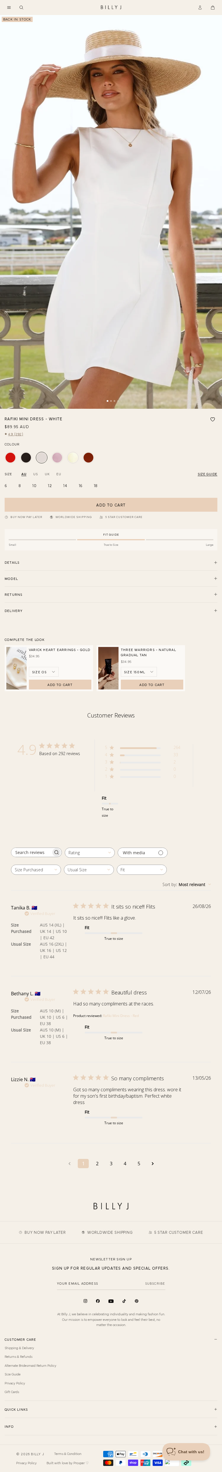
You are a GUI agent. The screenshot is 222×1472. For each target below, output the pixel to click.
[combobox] (90, 853)
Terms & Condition (68, 1453)
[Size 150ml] (139, 672)
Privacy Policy (15, 1383)
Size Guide (13, 1374)
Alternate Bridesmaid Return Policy (30, 1365)
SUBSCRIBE (155, 1283)
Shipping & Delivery (19, 1347)
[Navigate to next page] (152, 1163)
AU (23, 473)
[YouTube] (111, 1301)
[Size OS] (44, 672)
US (35, 473)
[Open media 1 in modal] (111, 212)
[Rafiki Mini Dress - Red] (10, 457)
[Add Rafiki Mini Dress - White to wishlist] (212, 419)
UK (47, 473)
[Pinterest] (136, 1301)
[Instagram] (85, 1301)
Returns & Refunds (18, 1356)
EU (58, 473)
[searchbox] (31, 852)
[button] (9, 7)
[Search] (21, 7)
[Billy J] (111, 7)
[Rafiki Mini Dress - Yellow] (73, 457)
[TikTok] (124, 1301)
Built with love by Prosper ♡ (68, 1462)
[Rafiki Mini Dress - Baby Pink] (57, 457)
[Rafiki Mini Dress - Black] (26, 457)
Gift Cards (12, 1391)
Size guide (207, 473)
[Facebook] (98, 1301)
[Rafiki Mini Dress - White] (41, 457)
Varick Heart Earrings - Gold (59, 649)
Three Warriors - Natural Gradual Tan (148, 652)
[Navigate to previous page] (69, 1163)
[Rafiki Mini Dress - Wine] (88, 457)
